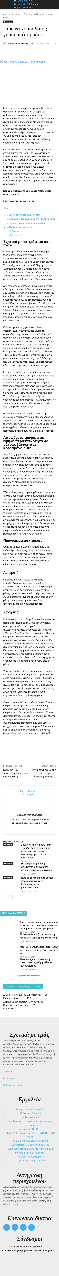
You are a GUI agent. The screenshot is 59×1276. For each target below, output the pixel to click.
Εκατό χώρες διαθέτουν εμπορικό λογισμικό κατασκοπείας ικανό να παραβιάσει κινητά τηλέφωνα (39, 925)
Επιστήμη (16, 14)
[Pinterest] (32, 51)
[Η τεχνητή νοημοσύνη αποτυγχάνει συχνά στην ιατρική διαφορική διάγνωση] (11, 871)
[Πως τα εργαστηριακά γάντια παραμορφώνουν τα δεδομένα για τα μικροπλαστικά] (11, 885)
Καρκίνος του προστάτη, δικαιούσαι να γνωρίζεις (15, 773)
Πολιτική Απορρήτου (12, 1085)
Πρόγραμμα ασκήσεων (20, 227)
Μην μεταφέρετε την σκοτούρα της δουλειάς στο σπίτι (44, 773)
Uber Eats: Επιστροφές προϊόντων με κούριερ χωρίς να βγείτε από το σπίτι (39, 950)
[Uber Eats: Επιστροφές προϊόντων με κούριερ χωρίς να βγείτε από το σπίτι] (9, 951)
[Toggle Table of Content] (5, 208)
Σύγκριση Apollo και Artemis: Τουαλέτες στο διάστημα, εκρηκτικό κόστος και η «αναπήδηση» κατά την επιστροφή (36, 851)
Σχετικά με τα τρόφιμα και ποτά (24, 215)
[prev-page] (5, 897)
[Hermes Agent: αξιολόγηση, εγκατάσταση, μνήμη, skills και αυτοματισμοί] (9, 963)
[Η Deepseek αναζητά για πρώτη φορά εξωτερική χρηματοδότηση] (9, 938)
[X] (24, 51)
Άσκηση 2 (16, 235)
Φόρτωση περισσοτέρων (28, 975)
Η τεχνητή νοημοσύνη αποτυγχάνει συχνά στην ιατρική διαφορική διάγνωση (36, 866)
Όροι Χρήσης (9, 1078)
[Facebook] (17, 51)
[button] (7, 1261)
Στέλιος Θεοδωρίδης (19, 43)
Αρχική (6, 14)
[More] (47, 51)
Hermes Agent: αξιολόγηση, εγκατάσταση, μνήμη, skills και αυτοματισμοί (36, 962)
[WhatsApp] (39, 51)
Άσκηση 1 (16, 231)
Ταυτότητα (7, 1071)
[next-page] (11, 897)
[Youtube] (31, 1227)
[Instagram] (29, 828)
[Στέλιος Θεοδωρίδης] (5, 43)
